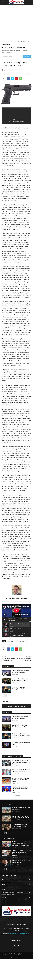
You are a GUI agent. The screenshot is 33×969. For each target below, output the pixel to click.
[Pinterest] (16, 78)
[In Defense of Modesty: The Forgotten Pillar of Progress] (6, 827)
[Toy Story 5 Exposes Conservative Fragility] (6, 745)
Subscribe (27, 56)
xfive (27, 641)
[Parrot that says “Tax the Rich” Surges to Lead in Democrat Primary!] (6, 789)
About (17, 957)
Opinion (8, 42)
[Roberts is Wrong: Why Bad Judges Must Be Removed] (6, 863)
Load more (16, 751)
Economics (4, 683)
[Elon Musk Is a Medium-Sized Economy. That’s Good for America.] (6, 689)
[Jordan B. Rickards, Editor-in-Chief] (3, 70)
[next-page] (5, 695)
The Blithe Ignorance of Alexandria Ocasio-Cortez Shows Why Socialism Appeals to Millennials (21, 843)
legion (8, 641)
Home (3, 42)
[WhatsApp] (20, 78)
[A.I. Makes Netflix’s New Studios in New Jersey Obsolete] (6, 810)
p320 (12, 641)
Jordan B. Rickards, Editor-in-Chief (13, 70)
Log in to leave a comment (16, 706)
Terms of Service (21, 924)
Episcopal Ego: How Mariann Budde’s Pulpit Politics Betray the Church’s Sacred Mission (21, 762)
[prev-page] (3, 695)
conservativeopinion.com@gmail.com (18, 933)
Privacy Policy (11, 924)
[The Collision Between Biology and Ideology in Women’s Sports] (6, 719)
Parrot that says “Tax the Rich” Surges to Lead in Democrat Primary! (20, 788)
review (16, 641)
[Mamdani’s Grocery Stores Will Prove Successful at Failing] (6, 681)
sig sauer (22, 641)
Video (8, 44)
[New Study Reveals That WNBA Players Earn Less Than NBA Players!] (6, 780)
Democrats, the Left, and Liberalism (5, 674)
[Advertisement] (16, 22)
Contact (22, 957)
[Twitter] (12, 78)
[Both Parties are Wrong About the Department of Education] (6, 772)
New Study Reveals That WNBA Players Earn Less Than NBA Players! (20, 779)
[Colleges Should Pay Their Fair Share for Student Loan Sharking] (6, 818)
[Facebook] (8, 78)
